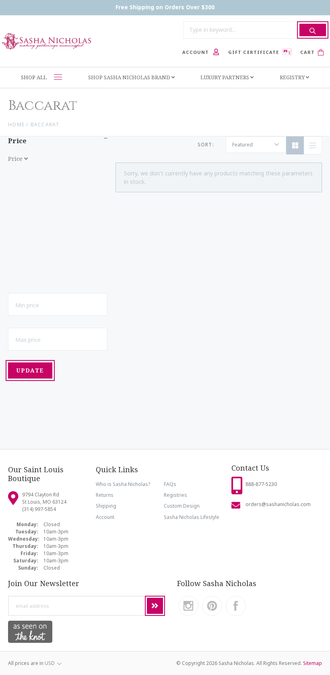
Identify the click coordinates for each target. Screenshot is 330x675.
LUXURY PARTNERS (225, 77)
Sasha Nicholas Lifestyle (191, 517)
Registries (175, 495)
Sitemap (312, 663)
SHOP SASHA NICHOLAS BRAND (129, 77)
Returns (104, 495)
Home (16, 124)
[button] (57, 224)
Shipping (106, 505)
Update (30, 370)
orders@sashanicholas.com (278, 504)
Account (105, 517)
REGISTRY (293, 77)
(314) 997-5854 (39, 509)
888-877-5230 (261, 484)
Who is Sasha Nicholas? (123, 484)
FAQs (170, 484)
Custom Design (182, 505)
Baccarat (45, 124)
